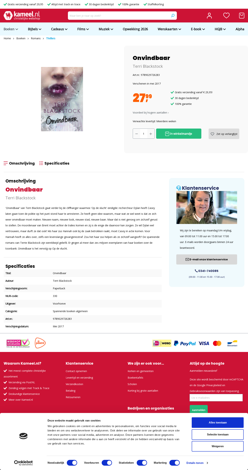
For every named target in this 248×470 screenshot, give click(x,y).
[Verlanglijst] (226, 15)
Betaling (70, 390)
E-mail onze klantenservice (208, 259)
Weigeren (218, 446)
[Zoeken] (172, 15)
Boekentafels (135, 377)
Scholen (132, 384)
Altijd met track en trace (66, 4)
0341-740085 (208, 271)
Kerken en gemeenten (141, 371)
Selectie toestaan (218, 434)
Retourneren (73, 397)
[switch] (107, 463)
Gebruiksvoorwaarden (203, 391)
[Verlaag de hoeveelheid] (136, 134)
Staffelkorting (155, 4)
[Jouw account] (209, 15)
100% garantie (130, 4)
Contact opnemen (76, 371)
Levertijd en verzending (79, 377)
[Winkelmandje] (241, 15)
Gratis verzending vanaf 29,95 (25, 4)
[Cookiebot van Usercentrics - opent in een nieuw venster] (23, 463)
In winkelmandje (180, 134)
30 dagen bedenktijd (101, 4)
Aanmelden (198, 410)
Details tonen (194, 462)
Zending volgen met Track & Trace (29, 388)
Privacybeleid (213, 385)
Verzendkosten (74, 384)
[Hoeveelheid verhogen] (151, 134)
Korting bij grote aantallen (143, 390)
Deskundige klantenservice (24, 394)
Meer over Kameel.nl (21, 399)
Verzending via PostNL (22, 382)
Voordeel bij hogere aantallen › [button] (151, 112)
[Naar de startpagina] (22, 15)
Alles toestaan (218, 422)
